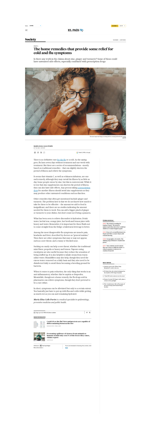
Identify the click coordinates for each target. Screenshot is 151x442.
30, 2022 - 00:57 (39, 148)
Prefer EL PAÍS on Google (84, 152)
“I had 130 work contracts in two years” (114, 276)
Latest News (123, 40)
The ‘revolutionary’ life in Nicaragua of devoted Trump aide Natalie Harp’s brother (114, 285)
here (66, 347)
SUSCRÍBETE (115, 25)
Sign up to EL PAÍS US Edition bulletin (46, 312)
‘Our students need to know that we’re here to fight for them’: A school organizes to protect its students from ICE (113, 248)
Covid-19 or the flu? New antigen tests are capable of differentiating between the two (68, 322)
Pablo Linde (58, 326)
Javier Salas (50, 340)
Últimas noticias (108, 220)
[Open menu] (26, 30)
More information (38, 347)
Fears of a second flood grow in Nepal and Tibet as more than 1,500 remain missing (114, 233)
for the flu (61, 159)
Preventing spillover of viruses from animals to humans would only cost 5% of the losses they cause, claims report (68, 335)
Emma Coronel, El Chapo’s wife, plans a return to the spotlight (114, 280)
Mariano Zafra (50, 326)
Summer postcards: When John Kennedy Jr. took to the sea (112, 267)
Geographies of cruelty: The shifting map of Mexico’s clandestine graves (114, 240)
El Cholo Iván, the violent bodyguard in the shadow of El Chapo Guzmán (114, 272)
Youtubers (115, 40)
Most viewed (107, 262)
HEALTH (36, 46)
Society (30, 39)
